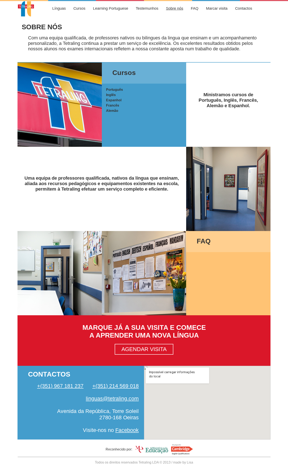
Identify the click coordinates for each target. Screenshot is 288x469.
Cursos (79, 8)
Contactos (243, 8)
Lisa (190, 462)
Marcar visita (216, 8)
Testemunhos (147, 8)
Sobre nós (174, 8)
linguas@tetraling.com (112, 398)
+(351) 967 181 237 (60, 386)
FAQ (194, 8)
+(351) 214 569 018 (115, 386)
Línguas (59, 8)
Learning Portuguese (110, 8)
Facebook (127, 430)
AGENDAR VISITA (144, 349)
